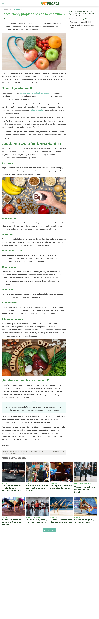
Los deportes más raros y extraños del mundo (61, 486)
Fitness (4, 483)
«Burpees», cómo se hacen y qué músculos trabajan (12, 522)
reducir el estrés (36, 110)
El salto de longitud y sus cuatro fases (84, 521)
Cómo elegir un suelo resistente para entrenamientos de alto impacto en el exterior (12, 488)
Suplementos (18, 9)
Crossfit (5, 517)
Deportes (53, 483)
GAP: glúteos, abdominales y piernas (84, 484)
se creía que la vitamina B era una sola (35, 93)
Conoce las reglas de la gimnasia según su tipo (61, 521)
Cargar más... (49, 530)
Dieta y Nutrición (7, 9)
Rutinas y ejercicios (33, 517)
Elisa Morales (80, 16)
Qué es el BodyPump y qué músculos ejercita (36, 521)
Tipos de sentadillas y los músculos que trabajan (84, 489)
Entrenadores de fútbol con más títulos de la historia (37, 488)
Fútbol (28, 483)
